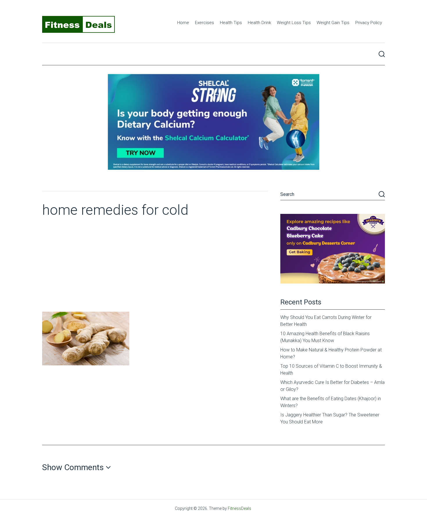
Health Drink (259, 22)
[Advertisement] (155, 268)
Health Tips (231, 22)
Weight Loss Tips (294, 22)
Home (183, 22)
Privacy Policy (368, 22)
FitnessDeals (239, 508)
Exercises (204, 22)
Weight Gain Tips (333, 22)
